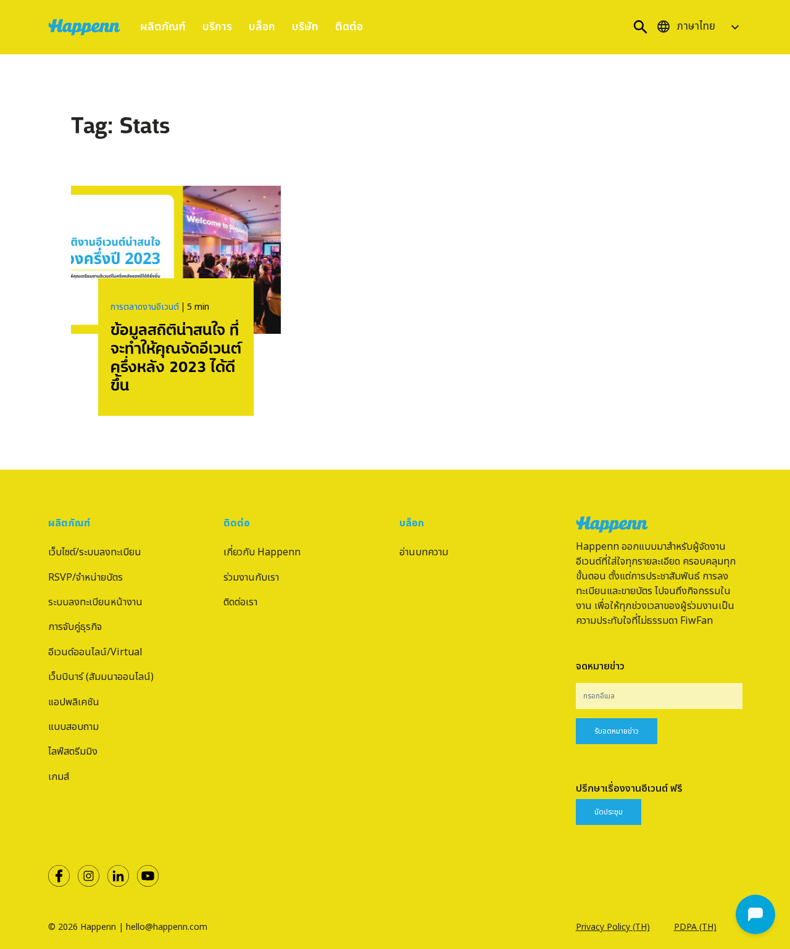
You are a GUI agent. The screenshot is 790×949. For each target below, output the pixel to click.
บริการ (217, 27)
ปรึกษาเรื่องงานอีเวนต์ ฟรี (629, 788)
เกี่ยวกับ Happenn (262, 552)
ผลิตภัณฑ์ (163, 27)
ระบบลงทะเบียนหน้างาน (95, 602)
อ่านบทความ (423, 552)
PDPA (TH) (695, 927)
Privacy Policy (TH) (613, 927)
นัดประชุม (608, 812)
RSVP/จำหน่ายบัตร (85, 577)
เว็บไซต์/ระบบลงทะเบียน (94, 552)
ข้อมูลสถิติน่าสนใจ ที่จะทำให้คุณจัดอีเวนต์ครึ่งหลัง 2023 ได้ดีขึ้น (175, 356)
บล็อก (262, 27)
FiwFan (696, 620)
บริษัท (305, 27)
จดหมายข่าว (600, 666)
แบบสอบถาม (73, 726)
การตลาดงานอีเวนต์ (144, 306)
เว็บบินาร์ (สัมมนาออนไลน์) (101, 676)
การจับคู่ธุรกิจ (75, 627)
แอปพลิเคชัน (73, 702)
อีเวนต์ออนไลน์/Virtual (95, 652)
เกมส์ (58, 776)
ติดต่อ (349, 27)
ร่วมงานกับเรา (251, 577)
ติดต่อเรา (240, 602)
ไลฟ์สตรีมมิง (73, 751)
